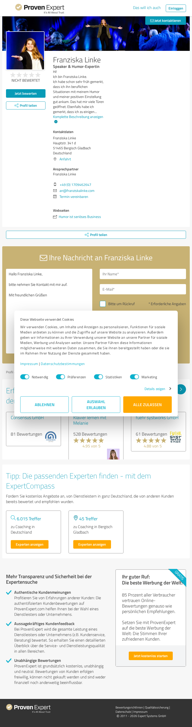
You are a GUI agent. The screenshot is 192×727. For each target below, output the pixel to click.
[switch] (60, 376)
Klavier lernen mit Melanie (89, 420)
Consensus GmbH (27, 417)
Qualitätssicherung (156, 707)
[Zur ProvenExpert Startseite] (39, 9)
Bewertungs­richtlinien (129, 707)
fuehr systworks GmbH (157, 417)
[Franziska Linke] (25, 50)
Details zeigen (154, 388)
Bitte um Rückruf (121, 303)
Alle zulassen (147, 404)
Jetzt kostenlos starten (151, 655)
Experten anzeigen (30, 544)
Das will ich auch (147, 7)
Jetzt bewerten (26, 93)
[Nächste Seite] (180, 389)
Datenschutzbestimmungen (63, 363)
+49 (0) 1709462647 (75, 184)
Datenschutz (123, 711)
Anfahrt (65, 159)
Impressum (29, 363)
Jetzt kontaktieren (167, 20)
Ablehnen (44, 404)
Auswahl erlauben (96, 404)
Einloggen (175, 8)
